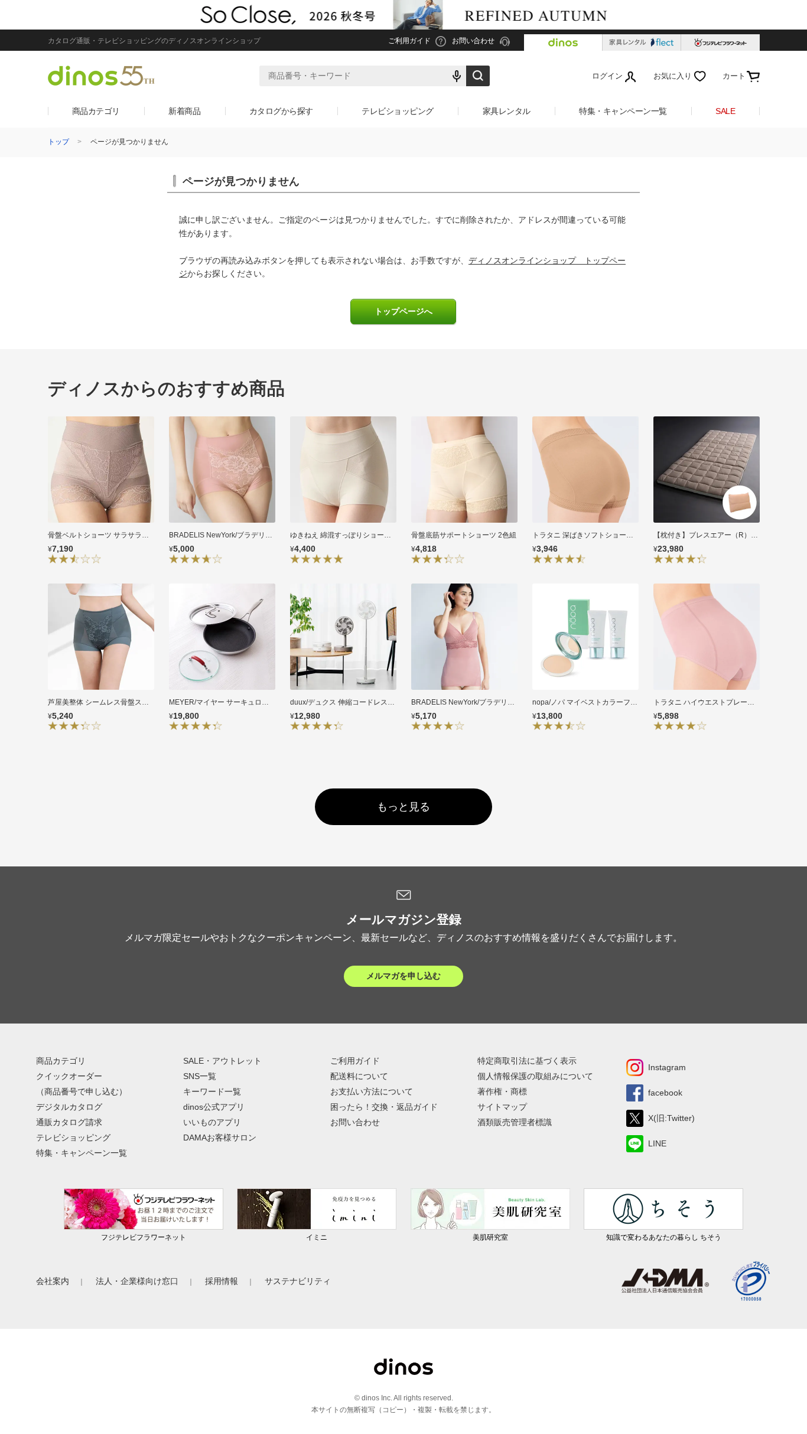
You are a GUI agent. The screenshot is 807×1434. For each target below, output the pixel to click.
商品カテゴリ (96, 111)
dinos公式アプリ (214, 1107)
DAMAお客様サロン (219, 1137)
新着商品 (184, 111)
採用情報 (221, 1281)
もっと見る (403, 807)
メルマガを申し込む (403, 975)
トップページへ (403, 311)
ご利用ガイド (355, 1060)
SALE (725, 111)
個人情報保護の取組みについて (535, 1076)
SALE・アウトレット (222, 1060)
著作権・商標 (502, 1091)
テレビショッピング (398, 111)
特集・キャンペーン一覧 (623, 111)
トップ (58, 142)
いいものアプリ (212, 1122)
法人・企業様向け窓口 (137, 1281)
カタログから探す (281, 111)
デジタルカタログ (69, 1107)
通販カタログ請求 (69, 1122)
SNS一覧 (199, 1076)
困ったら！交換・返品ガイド (384, 1107)
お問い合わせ (355, 1122)
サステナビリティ (298, 1281)
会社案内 (52, 1281)
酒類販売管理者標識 (514, 1122)
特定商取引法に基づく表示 (527, 1060)
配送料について (359, 1076)
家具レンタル (507, 111)
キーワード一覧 (212, 1091)
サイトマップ (502, 1107)
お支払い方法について (371, 1091)
